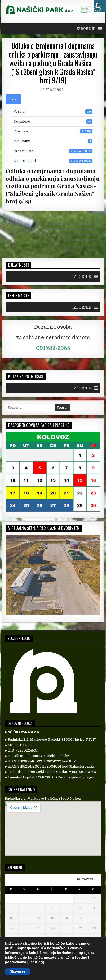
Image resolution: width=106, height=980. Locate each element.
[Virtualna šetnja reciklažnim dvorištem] (53, 614)
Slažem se (17, 971)
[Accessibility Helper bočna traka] (100, 6)
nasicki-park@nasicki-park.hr (44, 756)
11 (24, 918)
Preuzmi (13, 99)
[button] (86, 28)
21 (66, 928)
